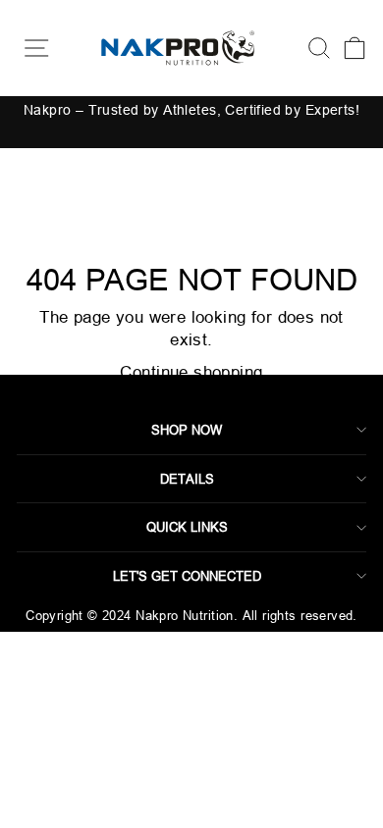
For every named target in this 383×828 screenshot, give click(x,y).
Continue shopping (191, 372)
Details (187, 479)
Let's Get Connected (187, 576)
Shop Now (186, 430)
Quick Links (187, 527)
